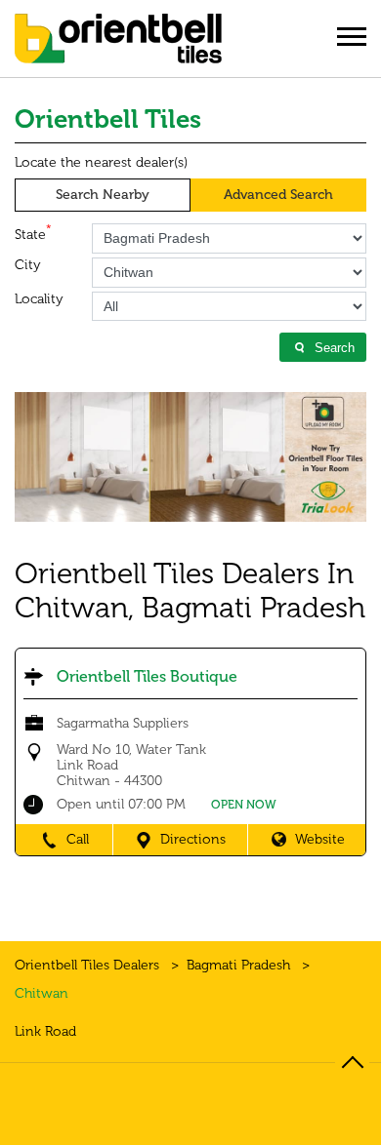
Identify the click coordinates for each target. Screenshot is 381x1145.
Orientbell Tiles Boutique (147, 676)
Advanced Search (278, 194)
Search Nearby (102, 194)
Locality (39, 299)
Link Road (45, 1032)
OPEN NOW (243, 804)
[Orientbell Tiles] (118, 45)
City (28, 265)
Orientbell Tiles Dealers (89, 965)
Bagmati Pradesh (238, 965)
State (33, 233)
